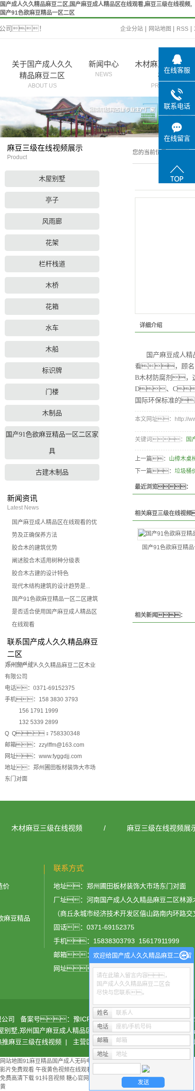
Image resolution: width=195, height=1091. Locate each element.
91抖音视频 (50, 1078)
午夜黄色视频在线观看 (63, 1069)
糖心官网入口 (83, 1078)
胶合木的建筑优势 (34, 548)
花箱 (52, 306)
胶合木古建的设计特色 (40, 573)
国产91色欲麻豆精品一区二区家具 (52, 443)
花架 (52, 242)
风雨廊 (52, 221)
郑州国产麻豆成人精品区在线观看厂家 (75, 1030)
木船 (52, 349)
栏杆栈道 (52, 264)
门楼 (52, 391)
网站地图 (161, 29)
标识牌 (52, 370)
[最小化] (183, 955)
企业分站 (131, 29)
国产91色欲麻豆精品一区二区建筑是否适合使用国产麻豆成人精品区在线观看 (55, 612)
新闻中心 (104, 69)
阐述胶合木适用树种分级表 (46, 560)
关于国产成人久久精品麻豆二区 (42, 74)
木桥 (52, 285)
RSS (182, 29)
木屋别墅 (52, 178)
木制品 (52, 413)
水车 (52, 327)
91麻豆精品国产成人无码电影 (60, 1061)
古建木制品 (52, 472)
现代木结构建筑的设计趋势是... (51, 586)
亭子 (52, 200)
